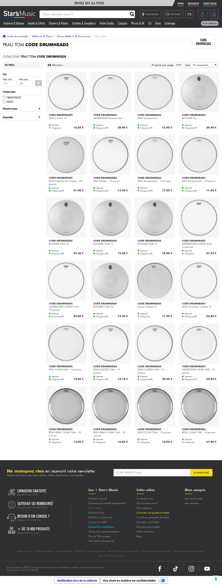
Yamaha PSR (113, 551)
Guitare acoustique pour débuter (189, 551)
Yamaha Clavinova (96, 551)
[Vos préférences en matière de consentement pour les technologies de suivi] (216, 579)
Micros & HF (138, 23)
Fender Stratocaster (44, 551)
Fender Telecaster (64, 551)
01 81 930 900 (34, 520)
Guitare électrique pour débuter (155, 551)
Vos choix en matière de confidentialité (129, 580)
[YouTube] (207, 569)
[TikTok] (175, 569)
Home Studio (107, 23)
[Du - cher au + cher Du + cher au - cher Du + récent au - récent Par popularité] (204, 65)
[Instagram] (191, 569)
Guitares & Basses (14, 23)
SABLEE (10, 101)
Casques (123, 23)
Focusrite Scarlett (130, 551)
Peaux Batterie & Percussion (74, 36)
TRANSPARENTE (13, 97)
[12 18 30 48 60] (177, 65)
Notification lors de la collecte (77, 580)
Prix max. (24, 79)
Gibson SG (80, 551)
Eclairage (170, 23)
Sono (158, 23)
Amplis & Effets (37, 23)
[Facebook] (160, 569)
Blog (138, 536)
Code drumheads (17, 36)
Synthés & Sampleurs (84, 23)
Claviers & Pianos (59, 23)
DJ (150, 23)
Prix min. (7, 79)
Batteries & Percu (42, 36)
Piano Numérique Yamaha (111, 555)
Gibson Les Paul (25, 551)
